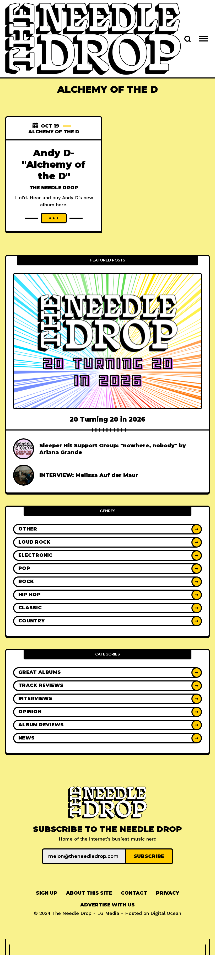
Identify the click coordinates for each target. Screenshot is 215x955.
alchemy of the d (53, 132)
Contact (134, 893)
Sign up (46, 893)
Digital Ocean (165, 913)
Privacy (167, 893)
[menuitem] (46, 893)
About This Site (89, 893)
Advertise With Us (107, 905)
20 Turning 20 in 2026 (108, 419)
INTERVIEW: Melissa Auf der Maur (88, 475)
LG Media (108, 913)
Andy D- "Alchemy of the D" (53, 164)
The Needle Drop (53, 188)
